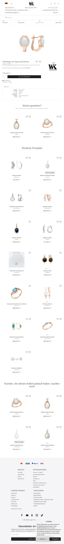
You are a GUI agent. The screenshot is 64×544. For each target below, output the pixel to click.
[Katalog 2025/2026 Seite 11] (58, 319)
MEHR (55, 12)
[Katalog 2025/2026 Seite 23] (58, 427)
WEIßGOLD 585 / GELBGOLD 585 (43, 499)
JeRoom (13, 495)
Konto (19, 476)
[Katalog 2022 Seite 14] (27, 427)
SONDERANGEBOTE (12, 12)
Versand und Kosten (39, 485)
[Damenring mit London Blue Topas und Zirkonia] (17, 293)
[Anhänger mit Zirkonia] (17, 229)
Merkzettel (21, 478)
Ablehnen (42, 539)
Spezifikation (6, 86)
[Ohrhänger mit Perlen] (47, 229)
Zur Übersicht (5, 22)
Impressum (36, 478)
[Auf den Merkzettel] (40, 61)
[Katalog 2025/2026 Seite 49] (58, 222)
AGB (34, 481)
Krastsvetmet (15, 499)
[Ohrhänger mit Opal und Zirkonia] (32, 43)
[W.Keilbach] (52, 66)
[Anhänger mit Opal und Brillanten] (47, 434)
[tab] (49, 268)
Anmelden (32, 539)
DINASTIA (14, 493)
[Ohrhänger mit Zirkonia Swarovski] (17, 197)
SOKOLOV (14, 504)
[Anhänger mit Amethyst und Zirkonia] (47, 165)
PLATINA (13, 501)
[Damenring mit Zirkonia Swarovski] (47, 326)
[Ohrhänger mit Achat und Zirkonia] (17, 326)
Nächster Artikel (59, 22)
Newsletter (36, 487)
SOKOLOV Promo (16, 509)
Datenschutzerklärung (39, 483)
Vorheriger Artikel (21, 22)
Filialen (35, 476)
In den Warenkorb (25, 76)
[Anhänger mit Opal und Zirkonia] (16, 123)
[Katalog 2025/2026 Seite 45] (27, 158)
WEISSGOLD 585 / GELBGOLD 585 (16, 10)
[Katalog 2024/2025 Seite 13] (27, 352)
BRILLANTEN (29, 7)
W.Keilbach (14, 506)
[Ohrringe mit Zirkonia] (17, 165)
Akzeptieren (55, 539)
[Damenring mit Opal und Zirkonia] (47, 123)
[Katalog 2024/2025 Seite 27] (58, 158)
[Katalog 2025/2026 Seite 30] (37, 62)
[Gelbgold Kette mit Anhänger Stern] (16, 260)
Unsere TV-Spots (38, 472)
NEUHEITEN (9, 7)
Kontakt (20, 472)
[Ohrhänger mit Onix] (47, 260)
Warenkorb (21, 474)
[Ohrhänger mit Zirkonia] (47, 197)
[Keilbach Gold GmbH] (31, 3)
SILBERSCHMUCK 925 (50, 10)
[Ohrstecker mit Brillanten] (17, 359)
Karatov (13, 497)
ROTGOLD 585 (53, 7)
